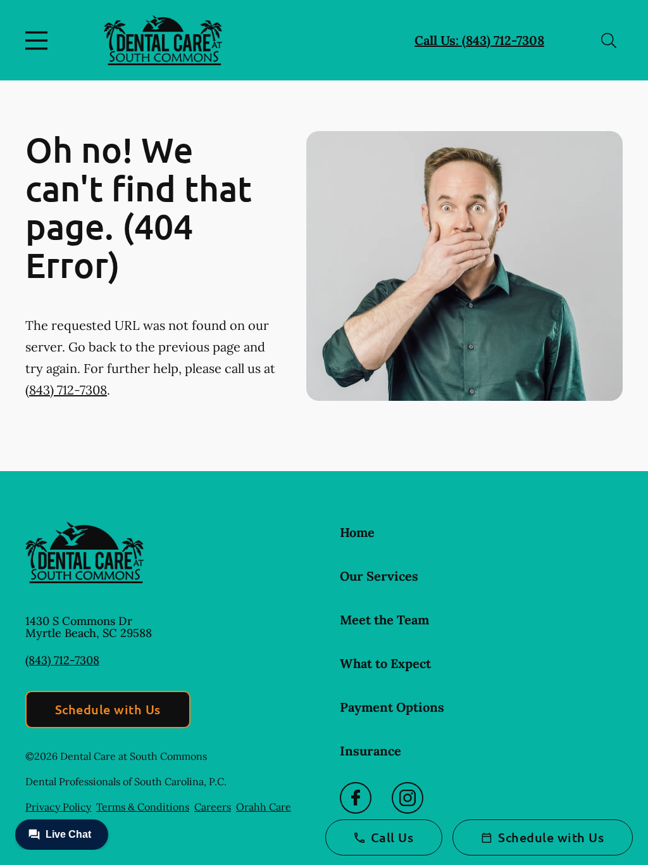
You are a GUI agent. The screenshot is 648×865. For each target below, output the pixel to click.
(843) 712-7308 (66, 390)
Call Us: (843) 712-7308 (479, 40)
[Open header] (39, 40)
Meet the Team (384, 620)
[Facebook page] (355, 798)
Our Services (379, 576)
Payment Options (392, 707)
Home (357, 532)
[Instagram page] (407, 798)
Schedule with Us (108, 709)
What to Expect (385, 663)
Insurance (370, 751)
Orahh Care (263, 806)
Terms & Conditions (142, 806)
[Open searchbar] (609, 40)
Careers (212, 806)
